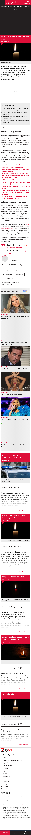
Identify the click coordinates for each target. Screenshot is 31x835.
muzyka (16, 271)
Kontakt (5, 774)
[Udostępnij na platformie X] (21, 265)
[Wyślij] (29, 800)
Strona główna (4, 6)
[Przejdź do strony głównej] (11, 2)
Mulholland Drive (16, 137)
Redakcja (5, 768)
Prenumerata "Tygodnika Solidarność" (12, 760)
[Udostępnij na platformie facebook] (18, 265)
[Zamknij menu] (2, 2)
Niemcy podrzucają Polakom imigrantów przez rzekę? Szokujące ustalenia (16, 183)
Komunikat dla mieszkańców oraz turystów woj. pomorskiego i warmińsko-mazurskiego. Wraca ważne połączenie (15, 175)
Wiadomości (12, 6)
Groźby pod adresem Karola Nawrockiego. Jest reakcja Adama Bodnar (14, 197)
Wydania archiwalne (8, 771)
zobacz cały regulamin (8, 819)
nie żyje (23, 271)
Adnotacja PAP (7, 776)
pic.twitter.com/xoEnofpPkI (15, 247)
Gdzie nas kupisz (7, 765)
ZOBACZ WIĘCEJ (10, 278)
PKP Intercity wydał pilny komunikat (12, 180)
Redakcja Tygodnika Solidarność (11, 755)
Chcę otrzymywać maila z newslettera (13, 805)
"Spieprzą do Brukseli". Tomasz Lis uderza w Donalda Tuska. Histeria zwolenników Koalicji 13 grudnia (15, 192)
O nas (4, 757)
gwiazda (8, 271)
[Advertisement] (15, 21)
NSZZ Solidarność (27, 2)
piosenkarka (9, 274)
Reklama (5, 779)
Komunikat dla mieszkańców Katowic (13, 167)
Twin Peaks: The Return (7, 228)
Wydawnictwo (6, 763)
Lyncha (27, 224)
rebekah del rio (19, 274)
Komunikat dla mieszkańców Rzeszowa (14, 165)
